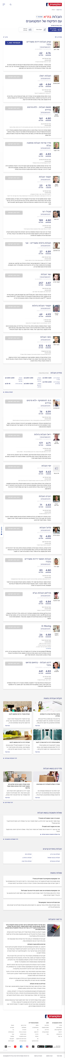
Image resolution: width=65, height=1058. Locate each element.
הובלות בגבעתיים (55, 861)
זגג (37, 1038)
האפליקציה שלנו (58, 1029)
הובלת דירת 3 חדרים (39, 379)
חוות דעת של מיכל (46, 575)
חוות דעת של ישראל (46, 640)
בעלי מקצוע (59, 9)
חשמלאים (24, 1027)
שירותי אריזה (18, 383)
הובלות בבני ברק (55, 854)
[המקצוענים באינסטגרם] (27, 1047)
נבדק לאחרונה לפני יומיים (44, 80)
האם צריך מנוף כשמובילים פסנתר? (49, 818)
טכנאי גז (24, 1029)
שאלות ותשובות (45, 1027)
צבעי (13, 1034)
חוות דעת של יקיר (47, 191)
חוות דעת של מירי (47, 448)
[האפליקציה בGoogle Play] (49, 1046)
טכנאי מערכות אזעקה (21, 1038)
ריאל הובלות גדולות (42, 434)
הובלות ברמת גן (27, 857)
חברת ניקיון (23, 1025)
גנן (37, 1029)
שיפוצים (12, 1036)
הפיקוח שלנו (59, 1027)
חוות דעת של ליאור (46, 58)
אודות (60, 1025)
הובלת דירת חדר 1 (57, 378)
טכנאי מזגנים (23, 1034)
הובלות (36, 1036)
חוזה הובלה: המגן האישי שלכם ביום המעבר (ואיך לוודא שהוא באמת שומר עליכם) (18, 786)
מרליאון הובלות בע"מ (42, 593)
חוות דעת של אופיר (46, 288)
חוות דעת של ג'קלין (46, 257)
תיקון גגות (12, 1038)
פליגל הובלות (45, 527)
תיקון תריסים (11, 1041)
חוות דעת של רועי (47, 477)
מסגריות (12, 1027)
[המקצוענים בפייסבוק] (21, 1047)
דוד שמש (36, 1032)
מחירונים (47, 1025)
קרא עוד (49, 648)
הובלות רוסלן (45, 75)
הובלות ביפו (28, 854)
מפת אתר (59, 1056)
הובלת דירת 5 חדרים (20, 379)
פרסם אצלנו (59, 1034)
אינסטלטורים (35, 1027)
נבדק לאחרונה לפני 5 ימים (44, 182)
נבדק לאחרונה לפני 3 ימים (44, 468)
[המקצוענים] (54, 4)
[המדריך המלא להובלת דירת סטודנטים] (47, 777)
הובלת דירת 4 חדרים (39, 385)
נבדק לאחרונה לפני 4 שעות (44, 310)
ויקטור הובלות (45, 177)
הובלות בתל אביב (27, 861)
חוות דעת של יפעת (46, 541)
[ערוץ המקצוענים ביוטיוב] (15, 1047)
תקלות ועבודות (45, 1032)
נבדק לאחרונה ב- (43, 49)
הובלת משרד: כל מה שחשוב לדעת (19, 714)
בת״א (47, 17)
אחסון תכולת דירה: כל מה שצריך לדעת (48, 742)
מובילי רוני (46, 211)
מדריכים (47, 1029)
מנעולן (12, 1025)
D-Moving (46, 626)
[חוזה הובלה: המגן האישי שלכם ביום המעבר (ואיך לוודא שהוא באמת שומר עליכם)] (17, 777)
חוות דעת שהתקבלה (46, 351)
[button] (6, 37)
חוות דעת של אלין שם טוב (45, 159)
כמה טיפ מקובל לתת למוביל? (51, 826)
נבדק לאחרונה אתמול (45, 114)
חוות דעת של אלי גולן (46, 124)
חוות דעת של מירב (46, 225)
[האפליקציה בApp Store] (40, 1046)
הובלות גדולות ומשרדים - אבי (38, 243)
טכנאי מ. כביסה (22, 1032)
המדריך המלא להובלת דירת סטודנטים (48, 784)
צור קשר (60, 1036)
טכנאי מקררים (23, 1041)
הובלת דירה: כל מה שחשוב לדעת (20, 742)
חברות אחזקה (35, 1041)
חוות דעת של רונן (47, 676)
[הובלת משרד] (17, 707)
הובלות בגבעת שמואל (53, 857)
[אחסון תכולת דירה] (47, 735)
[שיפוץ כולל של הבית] (47, 707)
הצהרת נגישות (38, 1056)
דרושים (60, 1032)
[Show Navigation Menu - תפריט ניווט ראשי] (4, 4)
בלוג (48, 1034)
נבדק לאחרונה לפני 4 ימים (44, 216)
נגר (13, 1029)
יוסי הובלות (46, 465)
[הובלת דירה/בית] (17, 735)
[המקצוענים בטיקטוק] (33, 1047)
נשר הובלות (46, 274)
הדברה (36, 1034)
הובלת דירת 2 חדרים (57, 382)
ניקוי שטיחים (11, 1032)
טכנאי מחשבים (22, 1036)
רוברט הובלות (45, 496)
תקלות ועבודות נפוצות (53, 698)
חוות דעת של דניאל (46, 90)
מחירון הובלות (56, 373)
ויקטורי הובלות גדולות (41, 305)
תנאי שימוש (49, 1056)
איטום (37, 1025)
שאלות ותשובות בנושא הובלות (49, 813)
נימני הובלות (45, 337)
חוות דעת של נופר (47, 510)
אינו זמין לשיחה (14, 77)
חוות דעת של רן (47, 320)
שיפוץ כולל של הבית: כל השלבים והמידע (50, 715)
